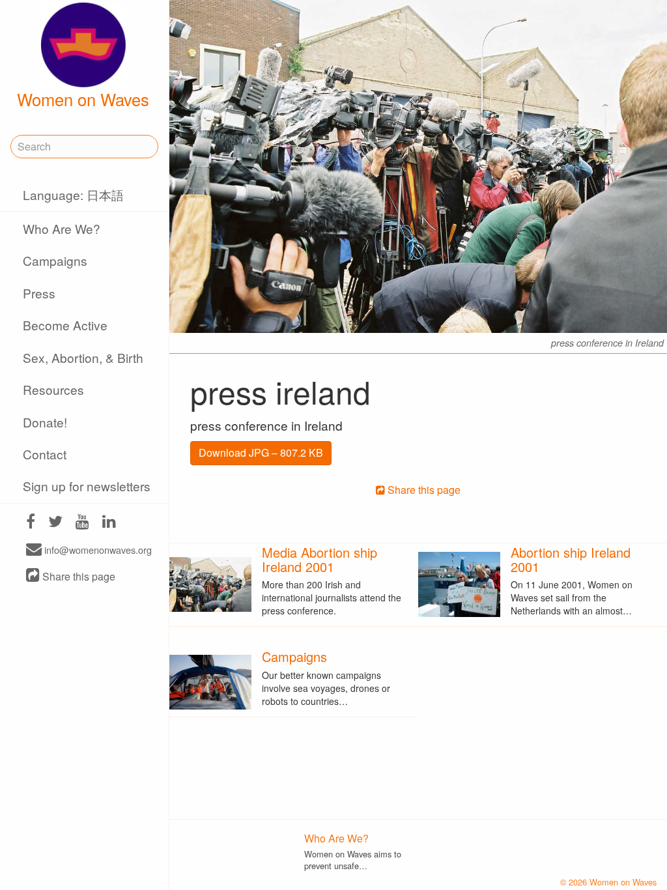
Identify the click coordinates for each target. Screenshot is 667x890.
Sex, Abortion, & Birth (83, 357)
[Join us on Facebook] (30, 522)
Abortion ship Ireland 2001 (571, 559)
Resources (53, 389)
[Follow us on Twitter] (55, 522)
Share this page (77, 576)
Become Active (65, 325)
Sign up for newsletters (86, 486)
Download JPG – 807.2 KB (261, 452)
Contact (44, 454)
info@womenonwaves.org (97, 550)
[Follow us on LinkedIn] (109, 522)
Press (39, 293)
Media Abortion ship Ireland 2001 (319, 559)
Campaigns (55, 260)
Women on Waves (83, 99)
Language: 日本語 (73, 194)
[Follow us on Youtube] (82, 522)
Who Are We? (61, 228)
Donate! (45, 422)
